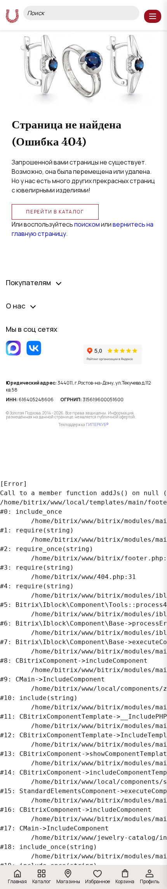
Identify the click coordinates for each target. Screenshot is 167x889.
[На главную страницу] (12, 16)
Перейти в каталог (55, 211)
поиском (87, 224)
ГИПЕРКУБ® (97, 424)
